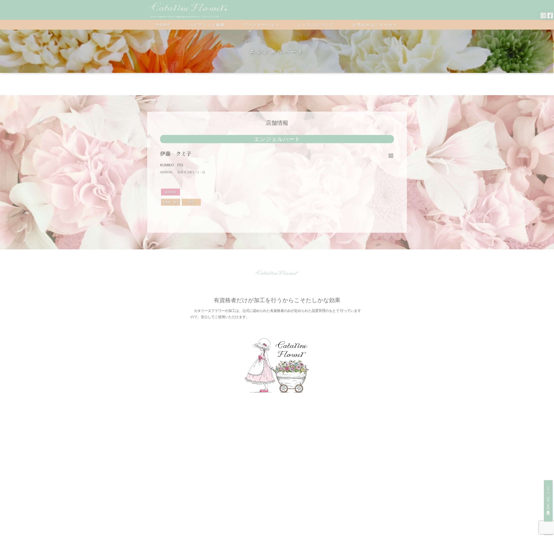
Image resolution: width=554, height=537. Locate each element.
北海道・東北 (170, 202)
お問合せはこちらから (375, 25)
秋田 (191, 202)
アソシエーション (262, 25)
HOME (163, 25)
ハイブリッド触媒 (207, 25)
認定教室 (170, 192)
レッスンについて (316, 25)
